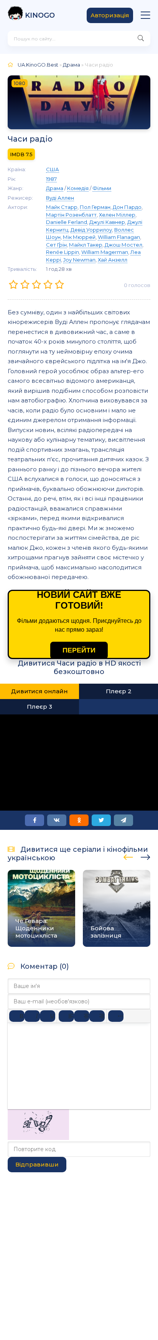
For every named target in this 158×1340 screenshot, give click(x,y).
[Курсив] (32, 1016)
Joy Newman (79, 260)
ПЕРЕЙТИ (79, 650)
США (52, 169)
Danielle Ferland (66, 222)
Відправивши (37, 1164)
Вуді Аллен (60, 198)
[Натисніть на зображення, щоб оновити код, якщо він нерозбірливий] (38, 1137)
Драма (71, 65)
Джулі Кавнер (107, 222)
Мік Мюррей (79, 237)
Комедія (78, 188)
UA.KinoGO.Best (38, 65)
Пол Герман (95, 207)
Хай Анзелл (112, 260)
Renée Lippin (62, 252)
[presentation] (128, 856)
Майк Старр (61, 207)
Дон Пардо (127, 207)
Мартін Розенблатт (71, 215)
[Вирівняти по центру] (81, 1016)
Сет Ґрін (56, 245)
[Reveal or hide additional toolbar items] (115, 1016)
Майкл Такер (85, 245)
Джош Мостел (123, 245)
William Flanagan (119, 237)
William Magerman (104, 252)
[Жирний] (17, 1016)
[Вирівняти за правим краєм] (97, 1016)
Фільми (101, 188)
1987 (51, 179)
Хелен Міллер (117, 215)
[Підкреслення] (47, 1016)
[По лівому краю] (66, 1016)
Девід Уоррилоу (91, 230)
